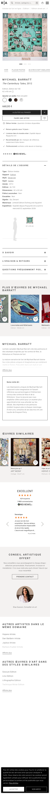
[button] (47, 3)
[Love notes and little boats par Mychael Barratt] (25, 309)
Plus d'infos (13, 783)
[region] (25, 524)
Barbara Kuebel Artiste (12, 647)
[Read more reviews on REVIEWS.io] (25, 504)
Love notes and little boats (21, 325)
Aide (6, 70)
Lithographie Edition (11, 680)
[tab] (25, 165)
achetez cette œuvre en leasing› (24, 146)
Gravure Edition (9, 672)
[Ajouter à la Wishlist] (45, 118)
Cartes (10, 181)
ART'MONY (16, 471)
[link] (37, 3)
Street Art (12, 178)
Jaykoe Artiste (8, 643)
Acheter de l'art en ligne (11, 8)
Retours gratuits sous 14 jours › (17, 129)
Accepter (13, 789)
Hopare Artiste (8, 634)
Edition (26, 8)
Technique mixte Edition (13, 684)
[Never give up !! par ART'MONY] (25, 452)
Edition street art (38, 8)
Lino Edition (7, 676)
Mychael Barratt (17, 79)
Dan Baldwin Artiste (11, 638)
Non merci (36, 789)
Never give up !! (16, 468)
